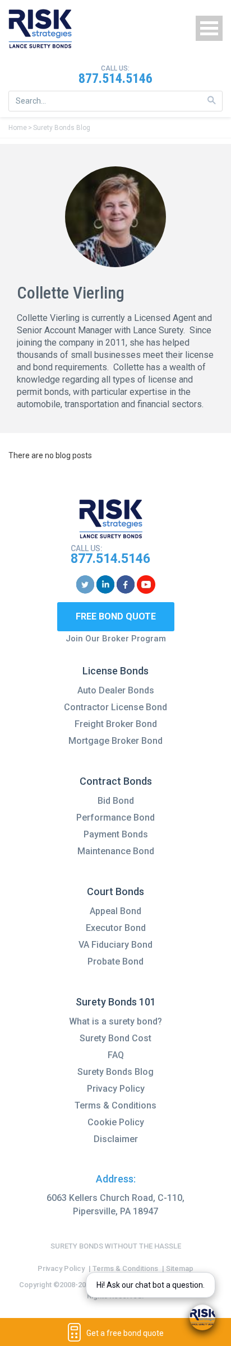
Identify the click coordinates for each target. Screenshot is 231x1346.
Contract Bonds (116, 781)
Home (17, 128)
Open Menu (209, 28)
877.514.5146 (115, 78)
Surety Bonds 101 (116, 1002)
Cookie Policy (115, 1122)
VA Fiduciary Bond (115, 944)
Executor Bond (116, 928)
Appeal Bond (115, 911)
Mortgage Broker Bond (115, 740)
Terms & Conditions (115, 1105)
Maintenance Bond (115, 851)
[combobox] (115, 101)
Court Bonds (115, 891)
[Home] (40, 28)
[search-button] (211, 100)
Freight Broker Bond (116, 724)
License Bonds (115, 671)
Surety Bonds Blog (61, 128)
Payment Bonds (116, 834)
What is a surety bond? (115, 1021)
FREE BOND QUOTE (116, 616)
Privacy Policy (116, 1088)
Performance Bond (115, 817)
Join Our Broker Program (116, 639)
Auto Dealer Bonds (115, 690)
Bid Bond (116, 800)
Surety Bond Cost (115, 1038)
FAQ (116, 1055)
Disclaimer (116, 1139)
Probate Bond (115, 961)
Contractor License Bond (115, 707)
